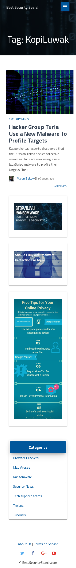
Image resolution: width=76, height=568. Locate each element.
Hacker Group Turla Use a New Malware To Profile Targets (38, 133)
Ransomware (22, 476)
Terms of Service (46, 543)
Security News (19, 119)
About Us (24, 543)
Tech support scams (27, 495)
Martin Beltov (25, 178)
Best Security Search (22, 7)
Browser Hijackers (26, 457)
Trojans (18, 505)
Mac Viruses (21, 467)
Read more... (60, 186)
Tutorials (19, 514)
